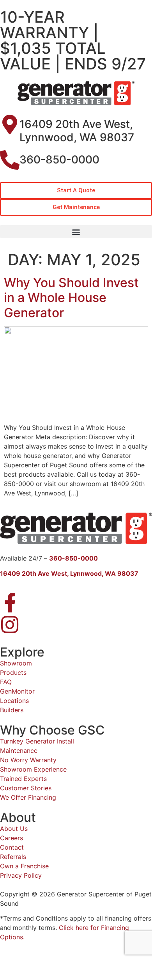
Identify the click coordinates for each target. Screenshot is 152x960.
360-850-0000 (59, 159)
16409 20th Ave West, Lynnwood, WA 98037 (76, 130)
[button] (76, 231)
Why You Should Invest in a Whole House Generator (71, 297)
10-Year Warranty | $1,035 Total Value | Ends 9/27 (73, 40)
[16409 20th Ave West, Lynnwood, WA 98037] (9, 124)
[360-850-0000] (9, 160)
